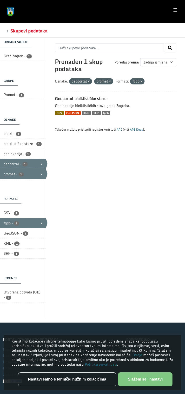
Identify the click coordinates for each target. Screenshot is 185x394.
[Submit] (170, 48)
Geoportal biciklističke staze (80, 98)
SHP (96, 113)
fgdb (106, 113)
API (119, 129)
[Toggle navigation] (175, 10)
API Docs (136, 129)
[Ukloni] (89, 81)
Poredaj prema (126, 62)
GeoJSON (72, 113)
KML (86, 113)
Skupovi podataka (28, 30)
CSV (59, 113)
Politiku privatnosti (101, 364)
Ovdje (137, 355)
